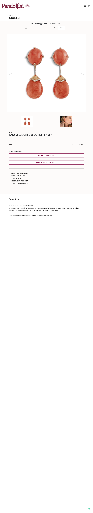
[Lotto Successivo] (67, 28)
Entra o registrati (46, 156)
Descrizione (14, 199)
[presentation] (11, 73)
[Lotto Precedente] (55, 28)
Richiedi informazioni (19, 173)
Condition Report (18, 176)
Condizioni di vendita (19, 183)
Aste (11, 15)
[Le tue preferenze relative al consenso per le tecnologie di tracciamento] (89, 509)
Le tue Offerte (17, 178)
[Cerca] (89, 6)
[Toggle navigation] (85, 6)
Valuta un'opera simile (46, 162)
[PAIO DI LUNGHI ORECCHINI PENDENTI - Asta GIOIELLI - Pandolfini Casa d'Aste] (46, 73)
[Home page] (16, 6)
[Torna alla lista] (38, 28)
